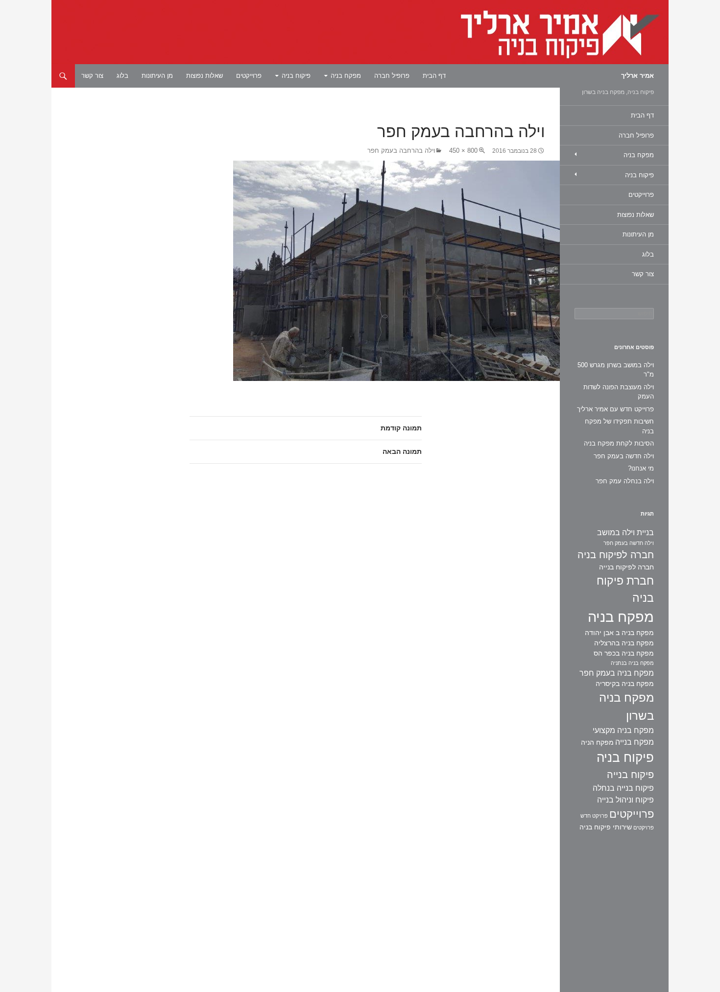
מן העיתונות (157, 75)
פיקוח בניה (296, 75)
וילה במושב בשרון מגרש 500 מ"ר (615, 369)
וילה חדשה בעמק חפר (624, 456)
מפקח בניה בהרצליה (624, 643)
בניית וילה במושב (625, 532)
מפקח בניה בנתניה (632, 663)
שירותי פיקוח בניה (605, 827)
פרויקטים (643, 827)
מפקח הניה (597, 742)
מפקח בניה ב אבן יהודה (619, 633)
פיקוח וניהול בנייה (625, 800)
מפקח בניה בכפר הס (624, 653)
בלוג (122, 75)
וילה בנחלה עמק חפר (625, 481)
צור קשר (92, 75)
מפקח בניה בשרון (626, 706)
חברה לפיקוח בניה (615, 554)
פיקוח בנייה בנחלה (623, 788)
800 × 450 (463, 150)
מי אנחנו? (641, 468)
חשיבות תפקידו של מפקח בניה (619, 426)
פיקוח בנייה (630, 774)
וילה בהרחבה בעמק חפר (401, 150)
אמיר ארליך (637, 75)
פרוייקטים (249, 75)
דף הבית (434, 75)
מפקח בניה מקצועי (623, 730)
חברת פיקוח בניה (625, 589)
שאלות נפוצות (204, 75)
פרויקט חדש (594, 816)
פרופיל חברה (391, 75)
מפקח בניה (346, 75)
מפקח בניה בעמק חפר (616, 673)
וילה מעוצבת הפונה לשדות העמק (618, 392)
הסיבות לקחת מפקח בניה (619, 443)
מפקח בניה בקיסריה (625, 683)
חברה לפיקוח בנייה (626, 567)
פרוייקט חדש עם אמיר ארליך (615, 409)
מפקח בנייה (634, 742)
